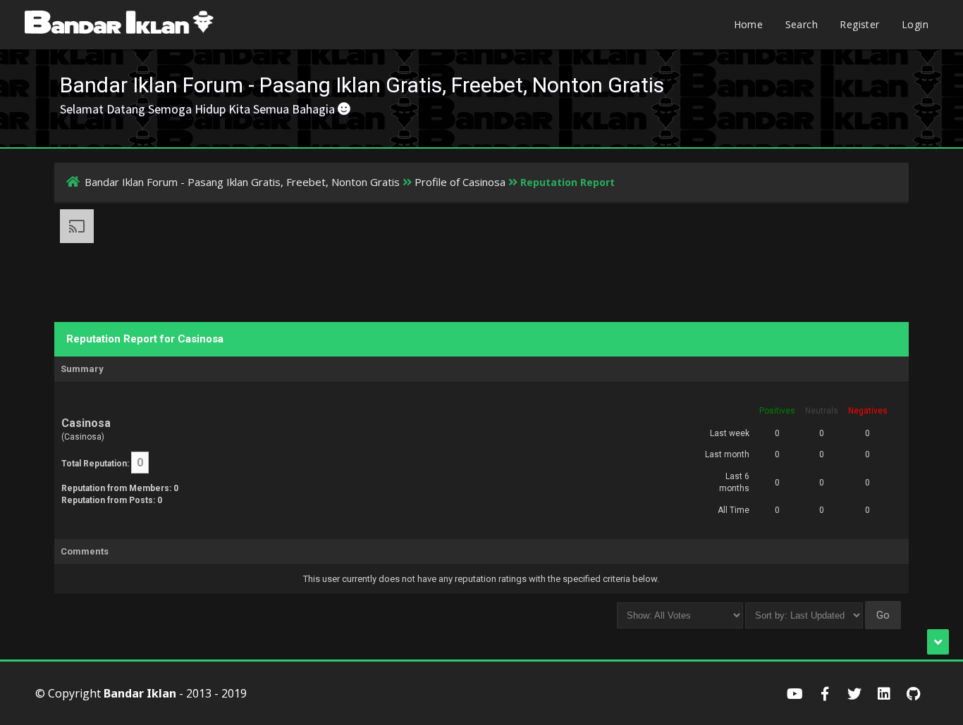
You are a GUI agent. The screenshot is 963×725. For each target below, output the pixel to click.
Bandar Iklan (140, 693)
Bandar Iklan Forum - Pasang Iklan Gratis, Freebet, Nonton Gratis (242, 182)
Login (915, 24)
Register (859, 24)
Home (748, 24)
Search (801, 24)
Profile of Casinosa (460, 182)
